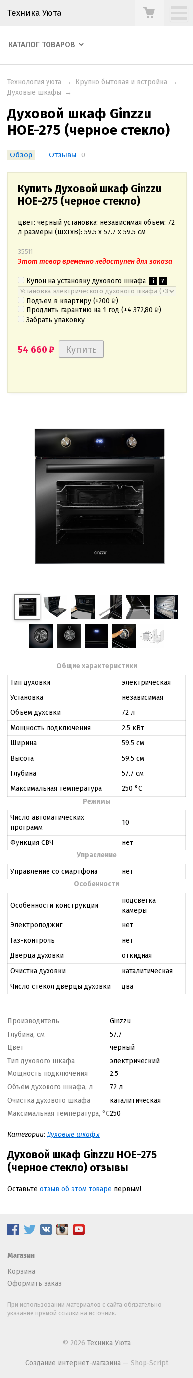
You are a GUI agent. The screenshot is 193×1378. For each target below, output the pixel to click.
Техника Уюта (34, 13)
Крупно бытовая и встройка (121, 82)
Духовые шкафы (34, 92)
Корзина (21, 1271)
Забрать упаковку (54, 320)
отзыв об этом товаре (76, 1189)
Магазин (21, 1255)
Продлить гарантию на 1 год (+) (92, 310)
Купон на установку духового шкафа (94, 281)
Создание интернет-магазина (73, 1363)
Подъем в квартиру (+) (71, 301)
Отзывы (63, 155)
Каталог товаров (41, 44)
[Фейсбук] (13, 1233)
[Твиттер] (30, 1233)
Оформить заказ (34, 1283)
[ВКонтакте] (46, 1233)
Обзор (21, 155)
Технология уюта (34, 82)
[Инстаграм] (62, 1233)
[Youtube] (79, 1233)
